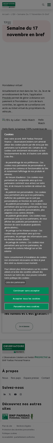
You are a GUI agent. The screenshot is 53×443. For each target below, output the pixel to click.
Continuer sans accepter (26, 290)
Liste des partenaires (15, 282)
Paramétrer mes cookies (26, 306)
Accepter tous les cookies (26, 298)
